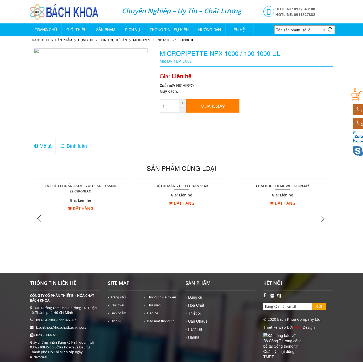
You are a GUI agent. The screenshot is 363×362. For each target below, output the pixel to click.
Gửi (319, 306)
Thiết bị (194, 313)
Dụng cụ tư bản (113, 40)
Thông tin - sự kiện (169, 29)
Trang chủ (46, 29)
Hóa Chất (196, 305)
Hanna (193, 337)
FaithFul (195, 329)
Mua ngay (212, 105)
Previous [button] (39, 218)
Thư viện (154, 304)
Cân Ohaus (197, 321)
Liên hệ (237, 29)
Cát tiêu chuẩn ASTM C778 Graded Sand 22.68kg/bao (80, 189)
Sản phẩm (105, 29)
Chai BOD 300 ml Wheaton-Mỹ (282, 186)
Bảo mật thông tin (160, 320)
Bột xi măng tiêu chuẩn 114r (181, 186)
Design (308, 327)
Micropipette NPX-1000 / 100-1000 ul (163, 40)
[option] (80, 218)
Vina (298, 327)
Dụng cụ (85, 40)
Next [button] (322, 218)
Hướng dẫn (209, 29)
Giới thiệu (76, 29)
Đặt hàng (83, 208)
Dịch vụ (132, 29)
